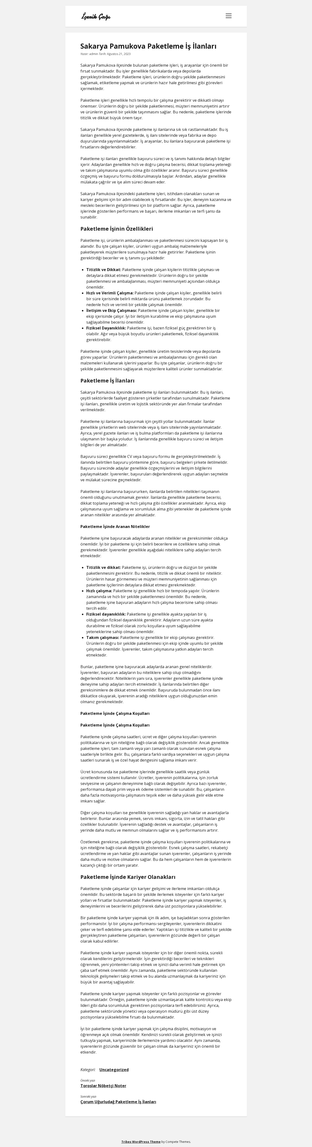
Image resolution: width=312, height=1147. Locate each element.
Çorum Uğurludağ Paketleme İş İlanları (118, 1101)
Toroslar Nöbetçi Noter (103, 1085)
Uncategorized (114, 1069)
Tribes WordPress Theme (141, 1142)
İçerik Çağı (95, 16)
